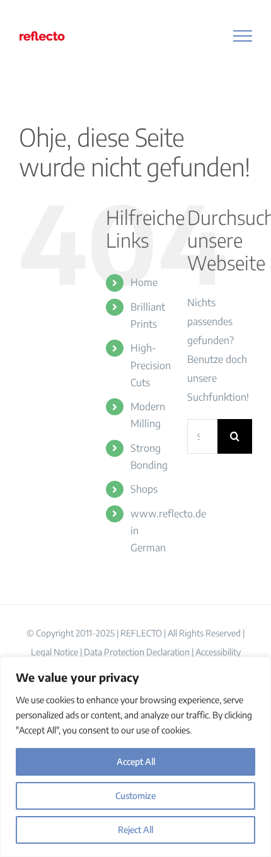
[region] (135, 757)
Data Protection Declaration (137, 652)
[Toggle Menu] (243, 36)
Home (144, 282)
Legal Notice (54, 652)
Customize (135, 795)
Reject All (135, 829)
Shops (144, 489)
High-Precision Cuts (150, 365)
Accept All (136, 761)
